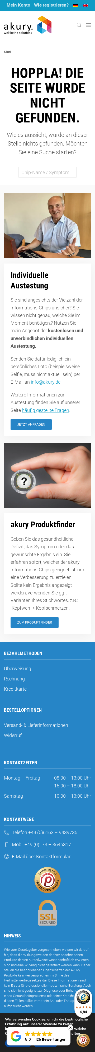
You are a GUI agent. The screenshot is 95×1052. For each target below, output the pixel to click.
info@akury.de (45, 382)
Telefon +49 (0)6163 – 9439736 (44, 832)
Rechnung (14, 678)
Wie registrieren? (51, 5)
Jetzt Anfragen (31, 424)
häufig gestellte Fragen (45, 410)
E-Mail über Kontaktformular (41, 856)
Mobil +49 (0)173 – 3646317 (41, 844)
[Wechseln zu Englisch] (86, 5)
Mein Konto (18, 5)
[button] (79, 25)
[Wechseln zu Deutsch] (76, 5)
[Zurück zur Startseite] (27, 25)
